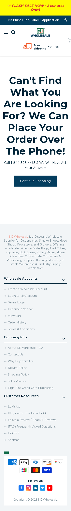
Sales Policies (17, 381)
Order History (17, 322)
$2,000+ (54, 47)
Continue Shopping (35, 181)
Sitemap (14, 440)
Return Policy (17, 368)
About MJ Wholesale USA (25, 348)
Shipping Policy (18, 374)
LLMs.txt (14, 406)
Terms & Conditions (21, 329)
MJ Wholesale (18, 236)
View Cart (14, 316)
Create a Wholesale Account (27, 289)
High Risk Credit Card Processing (30, 388)
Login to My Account (22, 296)
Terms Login (16, 302)
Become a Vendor (20, 309)
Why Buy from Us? (21, 361)
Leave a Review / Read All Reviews (32, 420)
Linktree (13, 433)
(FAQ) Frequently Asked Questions (32, 426)
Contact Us (15, 354)
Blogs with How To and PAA (27, 413)
